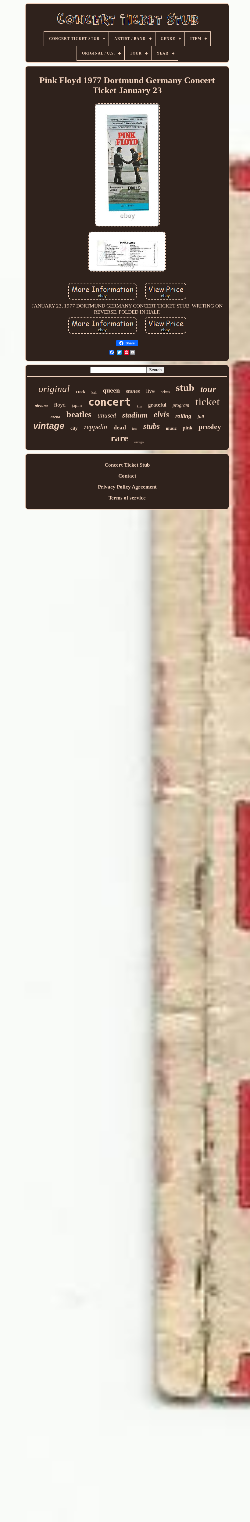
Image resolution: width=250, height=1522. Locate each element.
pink (187, 428)
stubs (151, 426)
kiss (139, 406)
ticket (207, 402)
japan (77, 405)
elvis (161, 414)
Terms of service (127, 498)
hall (94, 392)
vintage (48, 426)
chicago (139, 442)
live (150, 391)
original (54, 388)
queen (111, 390)
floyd (60, 405)
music (171, 428)
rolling (183, 416)
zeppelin (95, 427)
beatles (78, 414)
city (74, 428)
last (134, 428)
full (201, 416)
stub (185, 387)
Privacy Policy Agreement (127, 487)
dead (119, 427)
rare (119, 437)
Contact (127, 476)
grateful (157, 405)
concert (109, 402)
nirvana (41, 405)
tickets (165, 392)
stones (133, 391)
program (181, 405)
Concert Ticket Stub (127, 465)
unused (107, 415)
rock (80, 391)
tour (208, 389)
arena (55, 416)
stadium (135, 415)
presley (209, 427)
